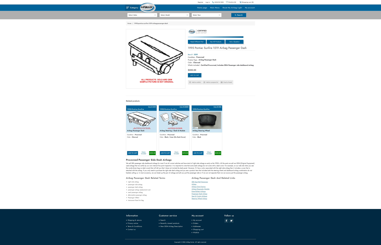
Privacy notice (133, 223)
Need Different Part (196, 42)
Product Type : (193, 60)
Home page (202, 7)
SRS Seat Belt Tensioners (200, 182)
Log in (208, 2)
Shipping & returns (134, 220)
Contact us (132, 229)
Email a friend (228, 82)
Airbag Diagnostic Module (200, 189)
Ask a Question (234, 42)
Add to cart (194, 75)
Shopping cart (198, 229)
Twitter (231, 221)
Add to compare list (212, 82)
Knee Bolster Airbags (199, 191)
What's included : (194, 65)
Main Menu (215, 7)
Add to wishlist (196, 82)
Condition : (192, 57)
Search (240, 15)
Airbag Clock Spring (198, 187)
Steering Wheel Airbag (199, 198)
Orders (195, 223)
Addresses (197, 226)
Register (200, 2)
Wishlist (196, 233)
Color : (190, 62)
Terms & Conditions (135, 226)
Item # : (190, 54)
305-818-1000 (219, 2)
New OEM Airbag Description (171, 226)
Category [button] (134, 7)
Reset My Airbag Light (232, 7)
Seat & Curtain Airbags (199, 196)
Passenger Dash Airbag (199, 194)
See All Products (215, 42)
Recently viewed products (169, 223)
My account (250, 7)
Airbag (194, 184)
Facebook (226, 221)
